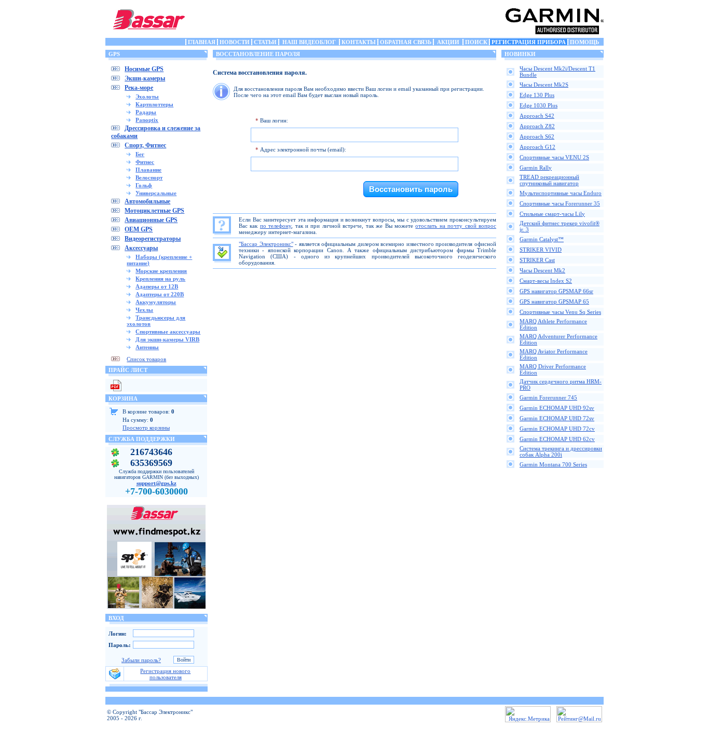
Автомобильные (147, 201)
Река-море (139, 87)
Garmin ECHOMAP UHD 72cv (557, 428)
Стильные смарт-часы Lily (552, 214)
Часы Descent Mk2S (544, 84)
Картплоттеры (154, 104)
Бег (139, 154)
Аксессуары (141, 248)
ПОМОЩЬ (584, 42)
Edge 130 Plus (537, 95)
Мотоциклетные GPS (154, 210)
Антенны (147, 347)
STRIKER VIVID (541, 249)
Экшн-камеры (145, 78)
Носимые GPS (144, 69)
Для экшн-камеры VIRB (167, 339)
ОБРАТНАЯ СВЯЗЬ (405, 42)
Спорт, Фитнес (145, 145)
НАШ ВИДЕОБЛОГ (309, 42)
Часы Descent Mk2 (542, 270)
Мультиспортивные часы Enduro (561, 193)
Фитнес (144, 162)
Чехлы (144, 310)
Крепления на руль (160, 279)
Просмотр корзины (146, 427)
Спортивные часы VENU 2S (554, 157)
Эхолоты (147, 96)
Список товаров (146, 359)
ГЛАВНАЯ (201, 42)
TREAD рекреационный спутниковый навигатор (549, 180)
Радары (145, 112)
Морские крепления (161, 271)
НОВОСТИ (235, 42)
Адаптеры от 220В (159, 294)
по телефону (275, 226)
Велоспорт (148, 177)
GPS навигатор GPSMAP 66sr (556, 291)
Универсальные (155, 193)
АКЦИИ (448, 42)
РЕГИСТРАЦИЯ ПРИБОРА (529, 42)
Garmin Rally (536, 167)
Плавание (148, 170)
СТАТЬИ (265, 42)
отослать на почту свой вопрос (455, 226)
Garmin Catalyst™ (542, 239)
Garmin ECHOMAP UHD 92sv (557, 408)
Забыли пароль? (141, 660)
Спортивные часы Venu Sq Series (560, 312)
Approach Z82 (537, 126)
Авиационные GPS (151, 220)
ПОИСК (476, 42)
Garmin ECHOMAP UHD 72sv (557, 418)
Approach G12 (537, 147)
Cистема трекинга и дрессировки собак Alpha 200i (561, 451)
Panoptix (146, 120)
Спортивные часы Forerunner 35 (560, 203)
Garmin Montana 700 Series (553, 464)
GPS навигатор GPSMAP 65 (554, 301)
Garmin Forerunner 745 (548, 397)
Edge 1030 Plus (538, 105)
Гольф (143, 185)
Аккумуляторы (155, 302)
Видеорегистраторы (153, 238)
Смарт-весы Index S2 (546, 281)
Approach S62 (537, 136)
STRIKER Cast (537, 260)
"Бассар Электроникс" (266, 244)
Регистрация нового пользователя (165, 674)
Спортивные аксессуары (167, 331)
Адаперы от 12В (156, 286)
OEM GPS (139, 229)
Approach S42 (537, 116)
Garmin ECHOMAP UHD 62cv (557, 439)
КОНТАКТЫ (359, 42)
